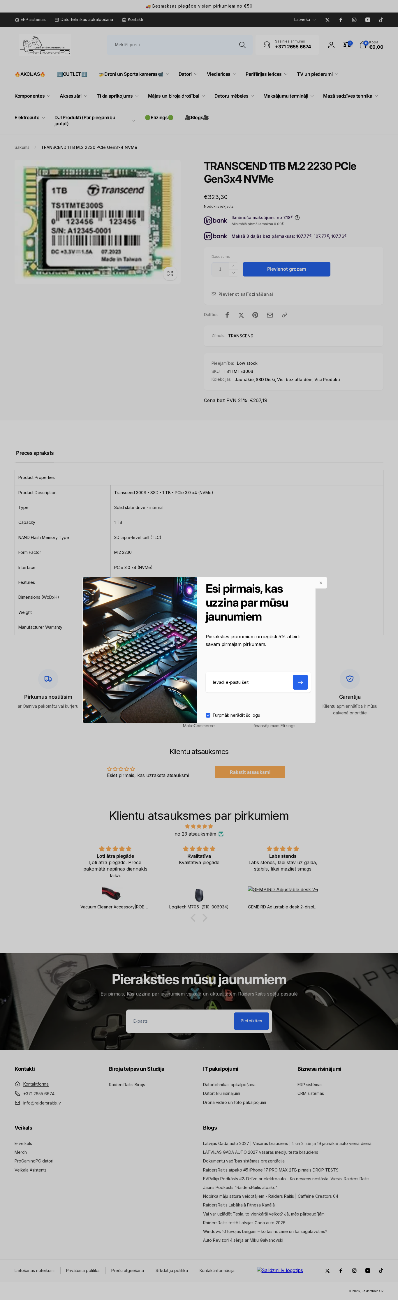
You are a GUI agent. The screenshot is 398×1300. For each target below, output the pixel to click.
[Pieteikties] (300, 682)
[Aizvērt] (321, 583)
